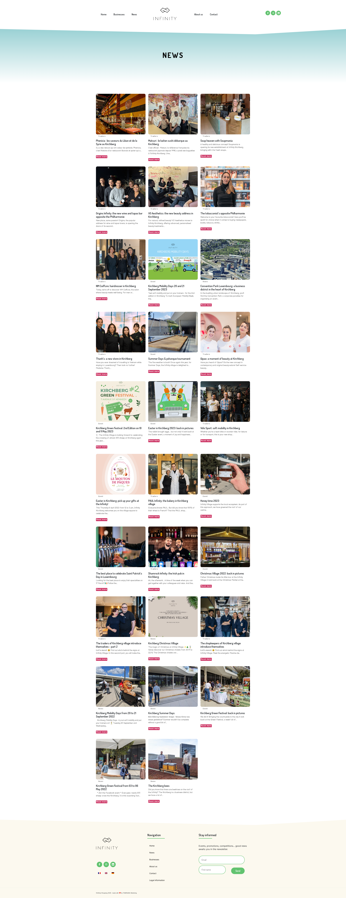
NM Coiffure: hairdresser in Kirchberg (116, 286)
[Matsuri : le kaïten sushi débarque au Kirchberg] (173, 114)
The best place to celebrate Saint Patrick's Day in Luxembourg (119, 575)
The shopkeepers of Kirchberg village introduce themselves (220, 644)
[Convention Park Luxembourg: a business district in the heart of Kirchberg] (225, 259)
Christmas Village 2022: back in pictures (222, 573)
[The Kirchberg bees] (173, 759)
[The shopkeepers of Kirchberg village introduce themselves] (225, 616)
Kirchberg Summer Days (161, 713)
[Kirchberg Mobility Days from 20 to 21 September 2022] (121, 686)
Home (104, 14)
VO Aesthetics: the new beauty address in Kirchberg (170, 215)
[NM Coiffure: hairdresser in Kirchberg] (121, 259)
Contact (214, 14)
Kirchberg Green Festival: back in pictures (222, 713)
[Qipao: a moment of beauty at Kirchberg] (225, 332)
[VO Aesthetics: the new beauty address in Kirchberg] (173, 186)
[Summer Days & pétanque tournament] (173, 332)
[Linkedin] (278, 13)
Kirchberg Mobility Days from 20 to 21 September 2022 (116, 714)
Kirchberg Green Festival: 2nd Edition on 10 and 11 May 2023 (119, 429)
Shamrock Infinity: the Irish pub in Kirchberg (166, 575)
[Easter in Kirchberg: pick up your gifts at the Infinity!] (121, 474)
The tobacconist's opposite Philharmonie (222, 213)
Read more (101, 157)
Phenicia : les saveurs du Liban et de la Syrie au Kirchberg (116, 142)
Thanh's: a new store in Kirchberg (114, 358)
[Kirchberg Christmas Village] (173, 616)
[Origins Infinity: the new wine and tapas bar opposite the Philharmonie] (121, 186)
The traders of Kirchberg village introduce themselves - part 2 (118, 644)
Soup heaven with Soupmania (216, 140)
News (134, 14)
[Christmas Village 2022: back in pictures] (225, 547)
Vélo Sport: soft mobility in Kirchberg (220, 428)
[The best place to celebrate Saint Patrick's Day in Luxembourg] (121, 547)
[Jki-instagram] (273, 13)
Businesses (119, 14)
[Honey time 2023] (225, 474)
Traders (101, 136)
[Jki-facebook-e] (267, 13)
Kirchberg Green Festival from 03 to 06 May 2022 (117, 787)
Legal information (157, 880)
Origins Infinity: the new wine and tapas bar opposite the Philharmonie (119, 215)
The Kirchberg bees (158, 785)
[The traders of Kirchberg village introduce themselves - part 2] (121, 616)
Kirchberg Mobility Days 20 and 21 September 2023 (166, 287)
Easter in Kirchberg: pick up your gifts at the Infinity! (117, 502)
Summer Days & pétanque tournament (169, 358)
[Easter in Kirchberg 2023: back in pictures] (173, 401)
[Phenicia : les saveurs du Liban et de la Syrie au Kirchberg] (121, 114)
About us (198, 14)
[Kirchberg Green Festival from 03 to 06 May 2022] (121, 759)
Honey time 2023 (209, 500)
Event (153, 282)
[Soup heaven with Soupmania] (225, 114)
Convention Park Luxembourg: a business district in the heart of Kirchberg (222, 287)
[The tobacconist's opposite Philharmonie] (225, 186)
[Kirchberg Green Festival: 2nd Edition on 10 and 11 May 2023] (121, 401)
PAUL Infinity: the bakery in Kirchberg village (168, 502)
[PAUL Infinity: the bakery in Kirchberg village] (173, 474)
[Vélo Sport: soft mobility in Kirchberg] (225, 401)
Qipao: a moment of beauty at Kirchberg (222, 358)
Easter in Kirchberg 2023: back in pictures (171, 428)
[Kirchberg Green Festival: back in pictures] (225, 686)
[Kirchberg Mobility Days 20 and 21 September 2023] (173, 259)
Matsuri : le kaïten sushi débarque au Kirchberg (168, 142)
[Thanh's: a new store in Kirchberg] (121, 332)
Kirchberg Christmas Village (163, 643)
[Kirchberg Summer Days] (173, 686)
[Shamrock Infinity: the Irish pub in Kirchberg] (173, 547)
